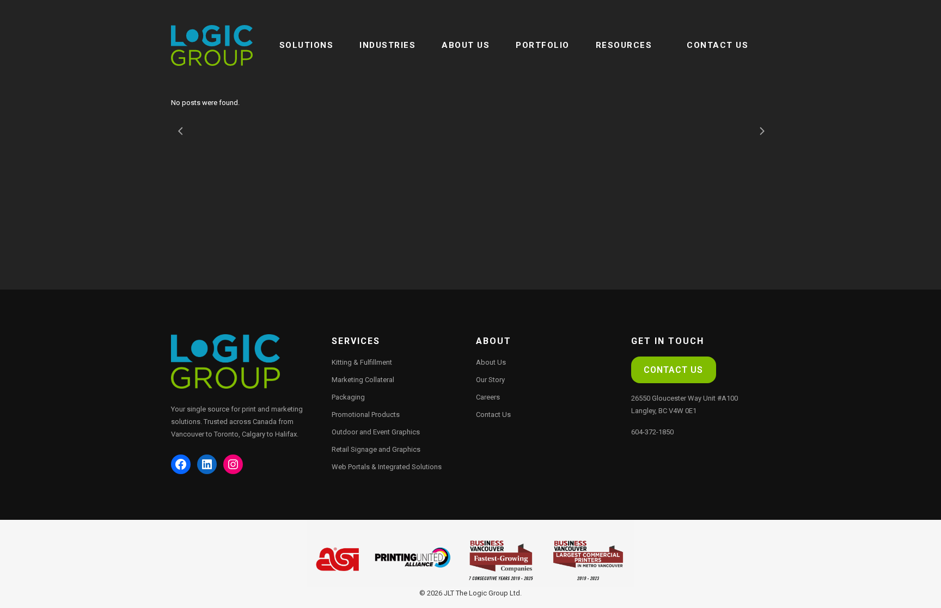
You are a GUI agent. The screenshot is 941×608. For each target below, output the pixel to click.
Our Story (490, 380)
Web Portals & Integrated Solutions (387, 467)
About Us (491, 362)
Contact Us (493, 414)
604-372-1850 (652, 432)
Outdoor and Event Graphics (376, 432)
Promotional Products (366, 414)
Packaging (348, 397)
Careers (488, 397)
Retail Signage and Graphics (376, 449)
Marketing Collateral (363, 380)
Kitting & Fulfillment (362, 362)
